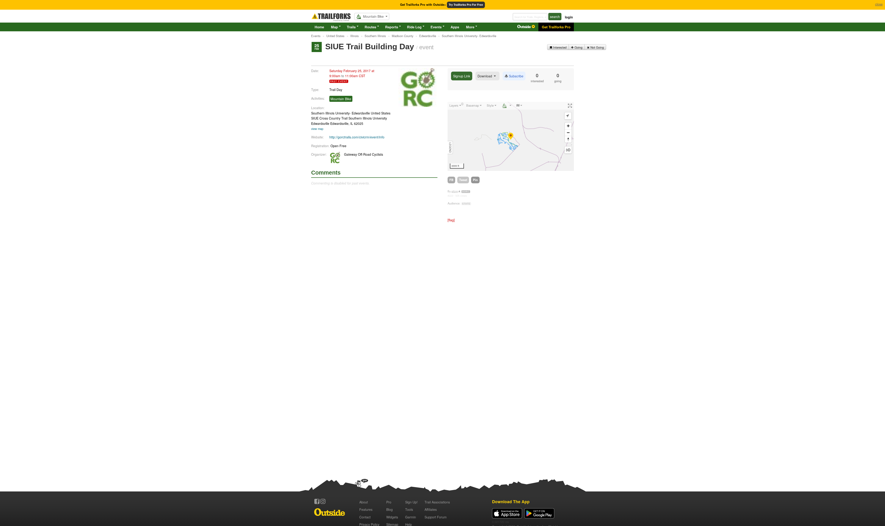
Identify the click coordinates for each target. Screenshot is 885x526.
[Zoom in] (568, 126)
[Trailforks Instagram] (322, 501)
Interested (559, 47)
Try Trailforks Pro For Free (466, 5)
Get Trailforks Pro (556, 26)
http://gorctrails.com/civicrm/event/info (356, 137)
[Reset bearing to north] (568, 139)
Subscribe (515, 76)
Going (578, 47)
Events (436, 26)
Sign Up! (411, 502)
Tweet (463, 180)
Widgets (392, 517)
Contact (365, 517)
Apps (455, 26)
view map (317, 129)
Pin (475, 180)
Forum (436, 517)
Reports (391, 26)
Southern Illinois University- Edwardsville (340, 113)
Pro (388, 502)
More (470, 26)
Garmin (410, 517)
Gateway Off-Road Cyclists (363, 154)
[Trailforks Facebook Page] (316, 501)
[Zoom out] (568, 132)
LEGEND (450, 147)
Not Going (597, 47)
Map (334, 26)
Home (319, 26)
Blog (389, 509)
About (363, 502)
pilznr (454, 191)
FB (451, 180)
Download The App (511, 501)
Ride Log (414, 26)
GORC (465, 191)
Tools (409, 509)
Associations (437, 502)
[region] (511, 136)
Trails (351, 26)
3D (568, 149)
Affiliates (431, 509)
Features (365, 509)
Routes (370, 26)
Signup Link (461, 76)
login (569, 17)
